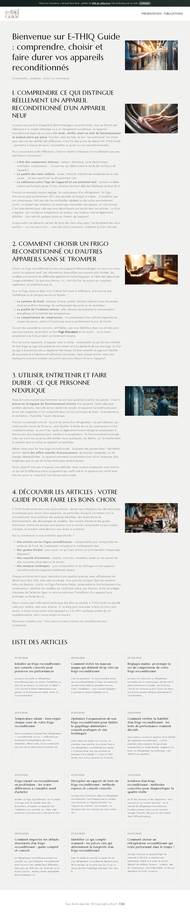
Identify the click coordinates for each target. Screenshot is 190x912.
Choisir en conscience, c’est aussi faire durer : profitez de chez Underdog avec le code (94, 3)
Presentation (152, 14)
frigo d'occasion (68, 332)
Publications (173, 14)
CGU (122, 904)
